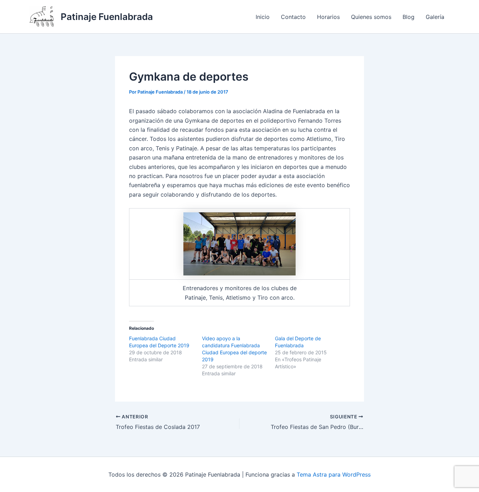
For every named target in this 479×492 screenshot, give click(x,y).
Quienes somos (371, 16)
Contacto (293, 16)
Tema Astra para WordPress (334, 474)
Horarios (328, 16)
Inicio (263, 16)
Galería (435, 16)
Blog (408, 16)
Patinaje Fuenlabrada (107, 16)
